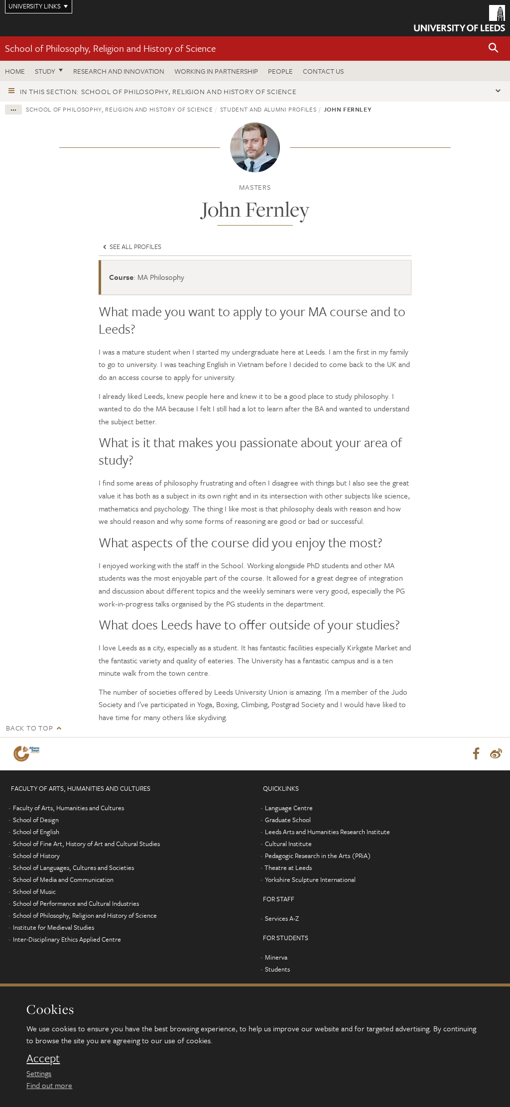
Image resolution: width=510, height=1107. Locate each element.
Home (15, 71)
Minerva (276, 957)
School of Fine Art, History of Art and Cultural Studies (86, 844)
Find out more (49, 1085)
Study (45, 71)
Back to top (29, 728)
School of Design (36, 820)
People (280, 71)
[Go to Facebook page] (476, 754)
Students (277, 969)
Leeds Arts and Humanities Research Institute (327, 832)
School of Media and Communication (63, 879)
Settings (38, 1073)
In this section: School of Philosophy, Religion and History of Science (158, 91)
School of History (36, 856)
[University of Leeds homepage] (459, 18)
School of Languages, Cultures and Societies (73, 867)
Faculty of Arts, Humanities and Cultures (68, 808)
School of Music (34, 891)
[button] (493, 48)
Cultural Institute (288, 844)
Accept (43, 1058)
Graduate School (288, 820)
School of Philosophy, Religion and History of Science (110, 48)
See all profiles (134, 246)
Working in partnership (216, 71)
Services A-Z (282, 918)
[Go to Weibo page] (496, 754)
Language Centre (289, 808)
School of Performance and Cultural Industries (76, 903)
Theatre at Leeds (288, 867)
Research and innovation (118, 71)
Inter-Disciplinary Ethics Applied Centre (67, 939)
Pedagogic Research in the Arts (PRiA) (318, 856)
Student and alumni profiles (268, 109)
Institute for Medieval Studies (53, 927)
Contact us (323, 71)
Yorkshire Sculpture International (310, 879)
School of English (36, 832)
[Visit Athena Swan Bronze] (28, 753)
